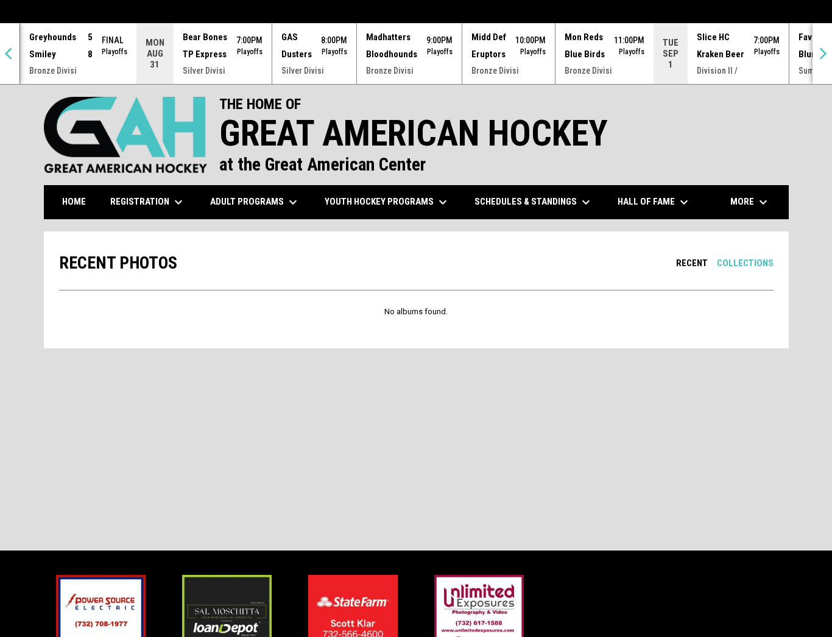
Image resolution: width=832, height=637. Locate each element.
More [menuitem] (750, 202)
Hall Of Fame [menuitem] (654, 202)
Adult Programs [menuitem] (255, 202)
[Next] (822, 53)
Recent (692, 263)
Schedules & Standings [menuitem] (533, 202)
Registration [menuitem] (148, 202)
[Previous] (9, 53)
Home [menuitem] (74, 201)
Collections (745, 263)
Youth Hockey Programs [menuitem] (387, 202)
